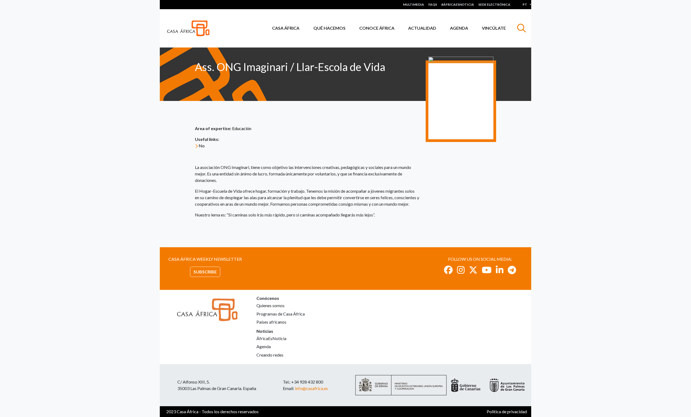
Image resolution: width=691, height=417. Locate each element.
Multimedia (413, 4)
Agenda (459, 27)
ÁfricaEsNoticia (271, 338)
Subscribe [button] (205, 271)
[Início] (190, 28)
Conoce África (376, 27)
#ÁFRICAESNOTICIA (457, 4)
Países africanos (271, 321)
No (202, 145)
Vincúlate (494, 27)
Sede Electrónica (494, 4)
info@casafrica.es (311, 388)
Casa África (285, 27)
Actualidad (422, 27)
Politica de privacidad (507, 411)
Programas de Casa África (280, 313)
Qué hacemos (329, 27)
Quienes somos (270, 305)
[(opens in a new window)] (448, 269)
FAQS (432, 4)
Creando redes (269, 354)
